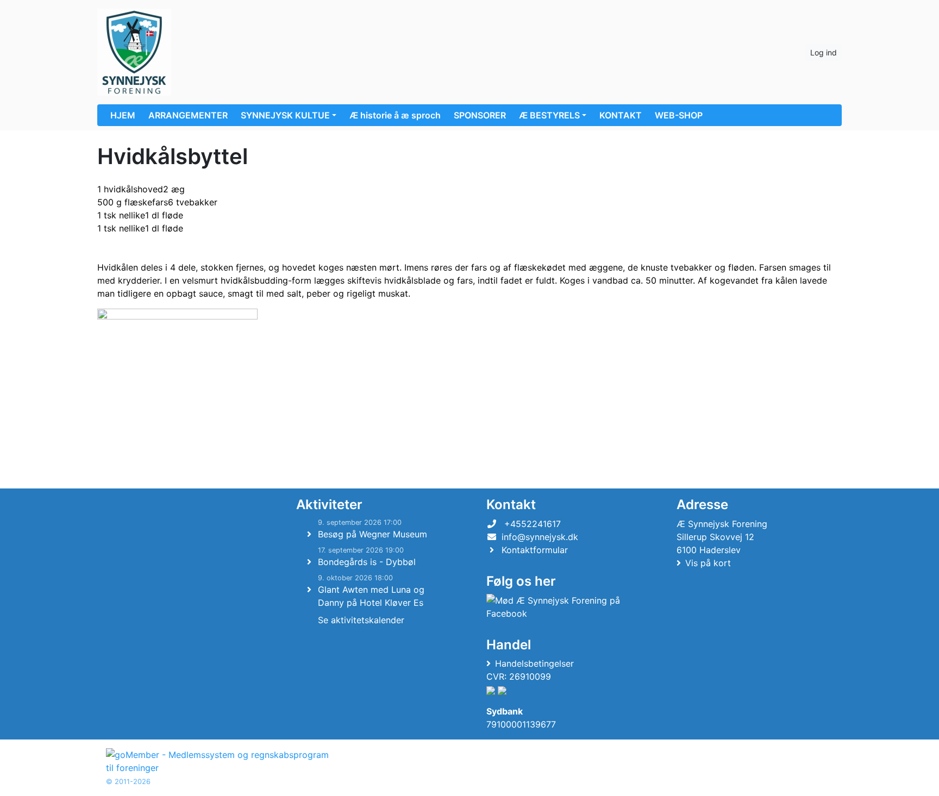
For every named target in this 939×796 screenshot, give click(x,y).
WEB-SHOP (679, 115)
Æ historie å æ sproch (395, 115)
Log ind (823, 52)
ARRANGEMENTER (188, 115)
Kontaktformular (535, 549)
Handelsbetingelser (534, 663)
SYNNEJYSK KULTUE (285, 115)
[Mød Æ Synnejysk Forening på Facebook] (562, 607)
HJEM (122, 115)
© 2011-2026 (128, 782)
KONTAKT (620, 115)
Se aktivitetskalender (361, 620)
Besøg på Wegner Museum (372, 534)
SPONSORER (480, 115)
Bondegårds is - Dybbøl (367, 561)
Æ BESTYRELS (549, 115)
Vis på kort (708, 562)
